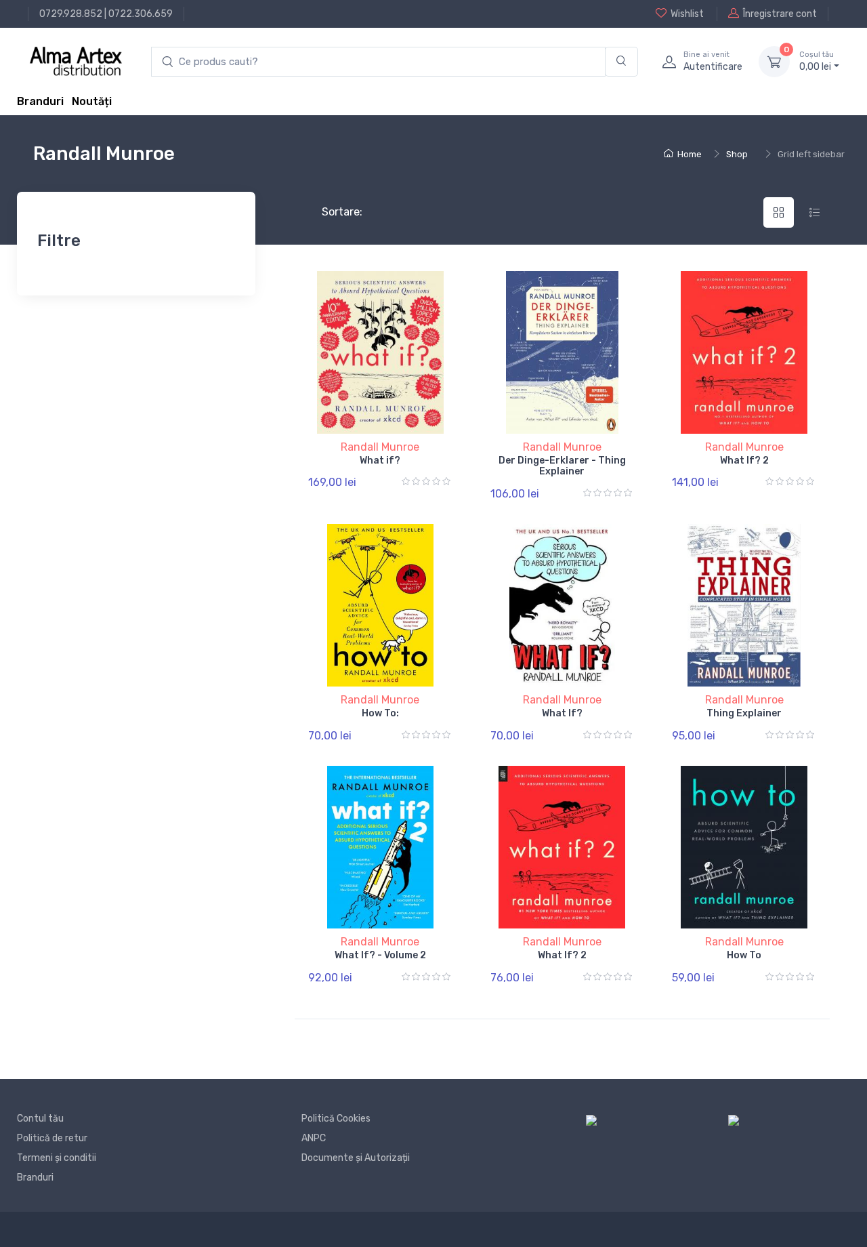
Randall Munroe (380, 447)
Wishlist (687, 14)
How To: (380, 713)
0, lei (816, 61)
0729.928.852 (70, 14)
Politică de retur (52, 1138)
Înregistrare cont (780, 14)
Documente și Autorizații (355, 1158)
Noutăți (92, 101)
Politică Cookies (336, 1118)
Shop (737, 154)
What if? (380, 460)
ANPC (313, 1138)
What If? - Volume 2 (380, 955)
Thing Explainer (744, 713)
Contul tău (40, 1118)
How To (744, 955)
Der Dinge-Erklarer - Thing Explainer (562, 466)
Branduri (40, 101)
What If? (562, 713)
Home (689, 154)
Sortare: (331, 211)
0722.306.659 (140, 14)
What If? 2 (744, 460)
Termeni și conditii (56, 1158)
